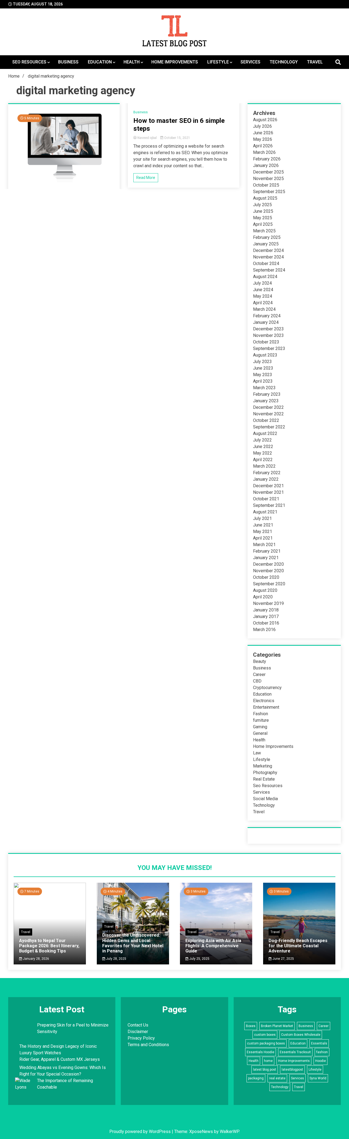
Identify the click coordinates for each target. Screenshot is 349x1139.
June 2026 (263, 132)
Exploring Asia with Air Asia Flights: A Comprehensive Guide (213, 946)
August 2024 (265, 276)
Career (259, 674)
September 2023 (269, 348)
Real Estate (264, 779)
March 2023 (264, 387)
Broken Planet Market (277, 1026)
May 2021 (262, 531)
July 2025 (262, 204)
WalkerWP (229, 1131)
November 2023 (268, 335)
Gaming (260, 726)
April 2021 (263, 538)
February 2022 (267, 472)
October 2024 (266, 263)
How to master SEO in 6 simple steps (179, 124)
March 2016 (264, 629)
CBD (257, 681)
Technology (284, 62)
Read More (145, 177)
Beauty (259, 661)
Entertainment (266, 707)
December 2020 (268, 564)
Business (68, 62)
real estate (277, 1078)
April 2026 (263, 145)
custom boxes (265, 1035)
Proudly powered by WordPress (140, 1131)
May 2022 (262, 453)
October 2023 (266, 342)
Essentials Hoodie (260, 1052)
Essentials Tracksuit (295, 1052)
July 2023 (262, 361)
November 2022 (268, 413)
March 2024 (264, 309)
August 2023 (265, 355)
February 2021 (267, 551)
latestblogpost (292, 1069)
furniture (261, 720)
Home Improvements (174, 62)
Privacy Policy (141, 1038)
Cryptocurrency (267, 687)
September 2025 (269, 191)
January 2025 (266, 243)
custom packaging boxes (266, 1043)
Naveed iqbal (147, 138)
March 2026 (264, 152)
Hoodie (320, 1061)
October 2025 (266, 185)
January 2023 (266, 400)
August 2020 (265, 590)
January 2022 (266, 479)
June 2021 (263, 525)
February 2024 (267, 315)
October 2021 (266, 498)
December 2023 (268, 328)
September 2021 (269, 505)
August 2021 (265, 511)
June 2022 (263, 446)
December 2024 (268, 250)
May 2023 (262, 374)
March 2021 (264, 544)
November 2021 (268, 492)
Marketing (262, 766)
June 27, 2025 (283, 959)
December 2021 (268, 485)
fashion (322, 1052)
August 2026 (265, 119)
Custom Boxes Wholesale (300, 1035)
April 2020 (263, 596)
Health (132, 62)
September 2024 (269, 270)
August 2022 (265, 433)
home (268, 1061)
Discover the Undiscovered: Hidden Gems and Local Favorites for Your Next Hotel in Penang (132, 943)
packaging (256, 1078)
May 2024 (262, 296)
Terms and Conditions (148, 1044)
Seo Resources (29, 62)
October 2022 (266, 420)
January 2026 (266, 165)
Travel (315, 62)
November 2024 (268, 257)
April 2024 (263, 302)
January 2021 (266, 557)
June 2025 (263, 211)
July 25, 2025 (198, 959)
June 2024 (263, 289)
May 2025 (262, 217)
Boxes (250, 1026)
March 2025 (264, 230)
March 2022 (264, 466)
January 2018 (266, 610)
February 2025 (267, 237)
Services (250, 62)
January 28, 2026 (35, 959)
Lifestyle (218, 62)
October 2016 (266, 623)
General (260, 733)
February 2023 (267, 394)
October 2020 (266, 577)
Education (100, 62)
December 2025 (268, 172)
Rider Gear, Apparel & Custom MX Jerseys (59, 1059)
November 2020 (268, 570)
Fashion (260, 713)
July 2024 (262, 283)
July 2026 (262, 126)
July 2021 (262, 518)
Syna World (317, 1078)
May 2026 (262, 139)
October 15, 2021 (176, 138)
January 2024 (266, 322)
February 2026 (267, 159)
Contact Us (138, 1025)
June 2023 (263, 368)
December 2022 (268, 407)
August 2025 (265, 198)
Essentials (319, 1043)
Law (257, 753)
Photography (265, 772)
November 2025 (268, 178)
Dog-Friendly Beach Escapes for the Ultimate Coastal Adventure (298, 946)
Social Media (265, 798)
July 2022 (262, 440)
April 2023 (263, 381)
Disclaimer (138, 1031)
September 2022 (269, 427)
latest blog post (264, 1069)
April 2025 (263, 224)
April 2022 (263, 459)
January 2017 (266, 616)
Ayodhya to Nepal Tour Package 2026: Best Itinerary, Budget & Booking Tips (49, 946)
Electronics (263, 700)
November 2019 (268, 603)
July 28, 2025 (115, 959)
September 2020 (269, 583)
